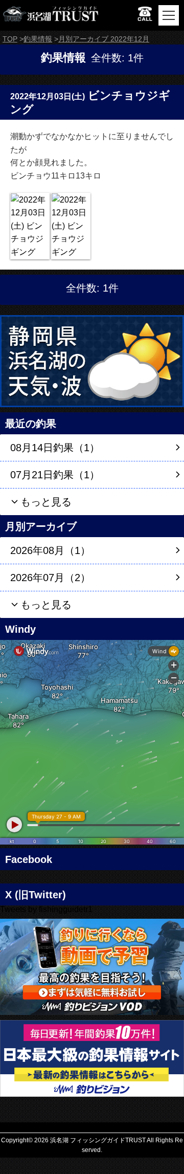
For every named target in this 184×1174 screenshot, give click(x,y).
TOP (10, 39)
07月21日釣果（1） (55, 474)
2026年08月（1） (50, 550)
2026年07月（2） (50, 577)
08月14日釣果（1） (55, 447)
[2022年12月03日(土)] (30, 226)
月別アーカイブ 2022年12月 (103, 39)
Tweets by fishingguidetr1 (46, 909)
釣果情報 (38, 39)
